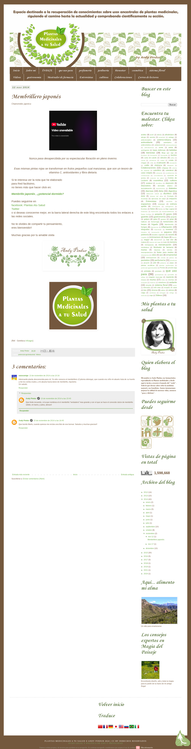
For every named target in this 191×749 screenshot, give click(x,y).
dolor (143, 196)
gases (169, 214)
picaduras (173, 260)
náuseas (157, 250)
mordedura (145, 247)
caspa (162, 160)
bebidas (173, 150)
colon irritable (146, 173)
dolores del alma (156, 196)
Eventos (144, 209)
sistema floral (157, 70)
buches (174, 155)
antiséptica (167, 142)
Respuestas (26, 393)
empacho (173, 199)
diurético (167, 193)
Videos (17, 77)
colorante (159, 173)
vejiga (143, 293)
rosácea (152, 282)
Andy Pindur (31, 398)
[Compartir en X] (47, 350)
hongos (144, 227)
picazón (146, 263)
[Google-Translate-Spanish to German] (110, 728)
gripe (172, 219)
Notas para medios (165, 252)
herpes (144, 224)
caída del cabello (150, 158)
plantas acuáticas (148, 265)
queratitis (171, 274)
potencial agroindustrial (26, 354)
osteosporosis (151, 257)
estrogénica (169, 206)
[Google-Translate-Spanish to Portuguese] (131, 728)
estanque (161, 204)
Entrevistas (86, 77)
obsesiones (145, 255)
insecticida (157, 229)
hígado (154, 224)
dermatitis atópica (165, 186)
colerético (157, 170)
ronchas (171, 280)
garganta (158, 214)
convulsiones (158, 175)
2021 (146, 570)
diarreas (149, 191)
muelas (144, 250)
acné (152, 135)
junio (148, 520)
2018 (146, 563)
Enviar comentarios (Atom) (33, 479)
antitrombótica (146, 145)
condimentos (169, 173)
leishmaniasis (155, 237)
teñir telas (157, 287)
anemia (152, 137)
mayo (148, 516)
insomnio (169, 229)
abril (148, 513)
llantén (174, 237)
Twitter (15, 208)
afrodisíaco (169, 135)
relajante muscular (155, 277)
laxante (171, 235)
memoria (173, 242)
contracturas (145, 175)
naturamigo (23, 376)
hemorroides (168, 222)
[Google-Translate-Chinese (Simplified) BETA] (100, 728)
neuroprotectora (147, 252)
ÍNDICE (47, 70)
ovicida (163, 257)
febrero (149, 506)
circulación (173, 163)
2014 (146, 499)
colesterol (170, 170)
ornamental (171, 255)
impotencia (154, 227)
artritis (161, 147)
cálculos (163, 158)
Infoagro (29, 341)
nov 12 (151, 537)
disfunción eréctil (152, 194)
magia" (147, 240)
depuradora (146, 186)
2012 (146, 492)
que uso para (65, 70)
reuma (153, 279)
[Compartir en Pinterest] (53, 350)
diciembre (150, 548)
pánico (171, 257)
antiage (171, 137)
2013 (146, 496)
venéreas (152, 293)
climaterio (170, 165)
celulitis (171, 160)
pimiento (163, 263)
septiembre (150, 527)
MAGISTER (158, 240)
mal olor (170, 240)
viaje (151, 295)
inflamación (166, 227)
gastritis (144, 216)
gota (155, 219)
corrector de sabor (157, 178)
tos (145, 290)
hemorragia (155, 222)
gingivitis (174, 217)
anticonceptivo (146, 140)
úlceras (155, 290)
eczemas (144, 199)
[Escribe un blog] (44, 350)
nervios (169, 250)
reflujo (143, 277)
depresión (170, 183)
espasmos (146, 204)
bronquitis (164, 155)
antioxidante (147, 142)
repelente (170, 277)
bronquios (153, 155)
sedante (173, 282)
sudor (175, 285)
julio (148, 523)
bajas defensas (159, 150)
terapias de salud (170, 287)
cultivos (103, 77)
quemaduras (159, 274)
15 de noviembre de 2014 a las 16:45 (49, 421)
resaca (143, 280)
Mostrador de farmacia (60, 77)
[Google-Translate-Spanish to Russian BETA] (126, 728)
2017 (146, 560)
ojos (161, 255)
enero (148, 502)
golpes (147, 219)
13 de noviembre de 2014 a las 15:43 (56, 398)
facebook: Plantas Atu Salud (28, 205)
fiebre (152, 209)
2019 (146, 567)
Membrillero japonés (156, 540)
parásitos (145, 260)
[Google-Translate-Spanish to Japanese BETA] (116, 728)
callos (172, 158)
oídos (154, 255)
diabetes (173, 188)
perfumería (85, 70)
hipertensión (169, 224)
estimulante (156, 206)
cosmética (137, 70)
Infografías (145, 229)
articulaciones (149, 147)
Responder (23, 388)
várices (171, 290)
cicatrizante (161, 163)
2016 (146, 556)
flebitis (160, 209)
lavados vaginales (158, 235)
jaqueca (168, 232)
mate (165, 242)
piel (154, 263)
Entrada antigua (127, 475)
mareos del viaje (154, 242)
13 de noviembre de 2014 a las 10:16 (44, 376)
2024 (146, 574)
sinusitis (148, 285)
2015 (146, 553)
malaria (143, 242)
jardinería (103, 70)
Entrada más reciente (21, 475)
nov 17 (151, 544)
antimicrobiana (164, 140)
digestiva (172, 191)
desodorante (160, 188)
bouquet (144, 155)
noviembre (150, 533)
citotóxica (158, 165)
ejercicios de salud (158, 199)
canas (143, 160)
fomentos (144, 211)
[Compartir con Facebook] (50, 350)
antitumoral (158, 145)
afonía (159, 135)
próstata (147, 271)
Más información (147, 747)
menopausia (149, 245)
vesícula (144, 295)
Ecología (170, 196)
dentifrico (159, 183)
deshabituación (146, 188)
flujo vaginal (170, 209)
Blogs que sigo (168, 153)
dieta (161, 191)
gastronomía (34, 77)
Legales (144, 237)
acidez (143, 135)
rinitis (163, 280)
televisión (146, 287)
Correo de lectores (148, 77)
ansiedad (162, 137)
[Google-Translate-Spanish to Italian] (136, 728)
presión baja (172, 268)
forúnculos (154, 211)
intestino (144, 232)
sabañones (162, 282)
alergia (143, 137)
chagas (143, 163)
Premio (162, 268)
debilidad (149, 183)
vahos (163, 290)
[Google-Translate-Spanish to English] (121, 728)
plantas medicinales (166, 265)
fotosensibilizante (168, 211)
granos (163, 219)
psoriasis (158, 271)
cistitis (146, 165)
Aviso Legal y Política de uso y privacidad (95, 743)
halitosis (144, 222)
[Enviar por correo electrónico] (41, 350)
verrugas (162, 293)
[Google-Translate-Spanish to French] (105, 728)
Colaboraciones (123, 77)
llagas (166, 237)
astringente (145, 150)
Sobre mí (31, 70)
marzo (148, 509)
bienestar (120, 70)
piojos (172, 263)
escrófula (169, 201)
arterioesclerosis (171, 145)
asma (170, 147)
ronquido (144, 282)
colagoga (165, 168)
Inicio (16, 70)
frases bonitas (146, 214)
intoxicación (155, 232)
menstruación (164, 244)
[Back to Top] (182, 739)
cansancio (152, 160)
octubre (149, 530)
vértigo (171, 293)
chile (151, 163)
